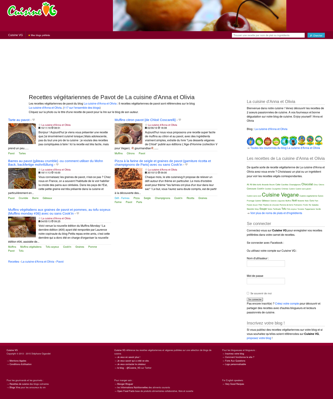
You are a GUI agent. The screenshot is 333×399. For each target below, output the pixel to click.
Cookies (268, 189)
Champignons (162, 198)
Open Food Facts (125, 391)
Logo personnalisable (235, 364)
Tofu (21, 250)
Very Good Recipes (234, 383)
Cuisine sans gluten (303, 189)
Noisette (301, 201)
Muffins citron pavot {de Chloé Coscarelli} (145, 120)
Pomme (92, 246)
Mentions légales (18, 360)
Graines (202, 198)
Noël (294, 200)
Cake (277, 184)
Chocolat (307, 184)
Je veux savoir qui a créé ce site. (133, 360)
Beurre (272, 184)
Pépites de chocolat (271, 205)
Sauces (250, 208)
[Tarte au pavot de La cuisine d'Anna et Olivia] (22, 133)
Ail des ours (255, 184)
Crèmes (284, 188)
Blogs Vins (15, 387)
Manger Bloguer (125, 383)
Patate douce (252, 205)
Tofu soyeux (52, 246)
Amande (265, 184)
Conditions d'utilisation (21, 364)
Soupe (263, 208)
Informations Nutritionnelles (134, 387)
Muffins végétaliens (30, 246)
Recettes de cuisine (19, 383)
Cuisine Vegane (280, 194)
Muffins (119, 153)
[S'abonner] (40, 125)
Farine (118, 202)
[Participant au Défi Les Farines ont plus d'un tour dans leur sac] (293, 140)
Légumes (281, 201)
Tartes (22, 153)
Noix (307, 200)
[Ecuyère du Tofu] (259, 140)
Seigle (147, 198)
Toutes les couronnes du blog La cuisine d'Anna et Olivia (285, 148)
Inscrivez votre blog (234, 353)
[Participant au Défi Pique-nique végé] (284, 140)
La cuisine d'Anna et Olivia (100, 103)
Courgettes (276, 189)
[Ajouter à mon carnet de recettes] (33, 120)
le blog (120, 367)
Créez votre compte (287, 303)
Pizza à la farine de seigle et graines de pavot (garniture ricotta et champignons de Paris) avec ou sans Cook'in (163, 162)
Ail (248, 184)
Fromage (250, 200)
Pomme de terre (286, 204)
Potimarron (298, 205)
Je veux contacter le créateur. (131, 364)
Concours (251, 188)
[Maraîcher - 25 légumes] (310, 140)
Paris (139, 202)
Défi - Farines (122, 198)
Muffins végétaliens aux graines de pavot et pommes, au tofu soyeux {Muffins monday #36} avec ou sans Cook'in (59, 211)
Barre (35, 198)
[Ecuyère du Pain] (267, 140)
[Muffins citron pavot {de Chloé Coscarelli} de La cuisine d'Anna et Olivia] (128, 133)
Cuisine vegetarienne (308, 195)
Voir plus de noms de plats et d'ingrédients (276, 213)
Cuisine (292, 189)
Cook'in (178, 198)
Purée (305, 205)
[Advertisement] (166, 66)
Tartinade (277, 208)
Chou (316, 184)
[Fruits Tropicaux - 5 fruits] (301, 140)
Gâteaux (47, 198)
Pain (316, 201)
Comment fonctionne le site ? (239, 357)
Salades (315, 204)
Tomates (300, 209)
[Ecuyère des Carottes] (251, 140)
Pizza (137, 198)
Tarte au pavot (18, 120)
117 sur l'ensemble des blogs (82, 108)
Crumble (23, 198)
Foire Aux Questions (235, 360)
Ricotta (190, 198)
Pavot (11, 153)
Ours (311, 200)
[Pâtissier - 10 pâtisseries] (318, 140)
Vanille (318, 209)
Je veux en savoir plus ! (128, 357)
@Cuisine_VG (133, 367)
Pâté (260, 205)
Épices (320, 196)
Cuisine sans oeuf (254, 196)
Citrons (131, 153)
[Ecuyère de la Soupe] (276, 140)
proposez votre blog (259, 338)
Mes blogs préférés (40, 35)
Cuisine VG (15, 35)
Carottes (284, 184)
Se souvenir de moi (261, 293)
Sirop (257, 209)
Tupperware (310, 208)
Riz (310, 205)
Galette (258, 201)
